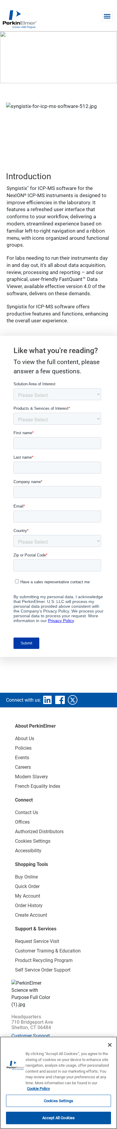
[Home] (19, 19)
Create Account (31, 915)
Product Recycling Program (44, 960)
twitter (72, 700)
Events (22, 757)
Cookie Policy (38, 1088)
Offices (22, 822)
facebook (60, 700)
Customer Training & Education (48, 951)
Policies (23, 748)
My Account (27, 896)
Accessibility (28, 850)
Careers (23, 767)
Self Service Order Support (42, 970)
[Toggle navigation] (107, 16)
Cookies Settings (58, 1101)
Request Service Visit (37, 941)
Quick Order (27, 886)
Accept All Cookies (58, 1118)
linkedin (47, 700)
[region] (58, 1083)
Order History (29, 905)
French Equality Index (37, 786)
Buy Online (26, 877)
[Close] (109, 1044)
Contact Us (26, 812)
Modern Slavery (31, 777)
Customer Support (30, 1036)
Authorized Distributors (39, 831)
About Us (24, 738)
